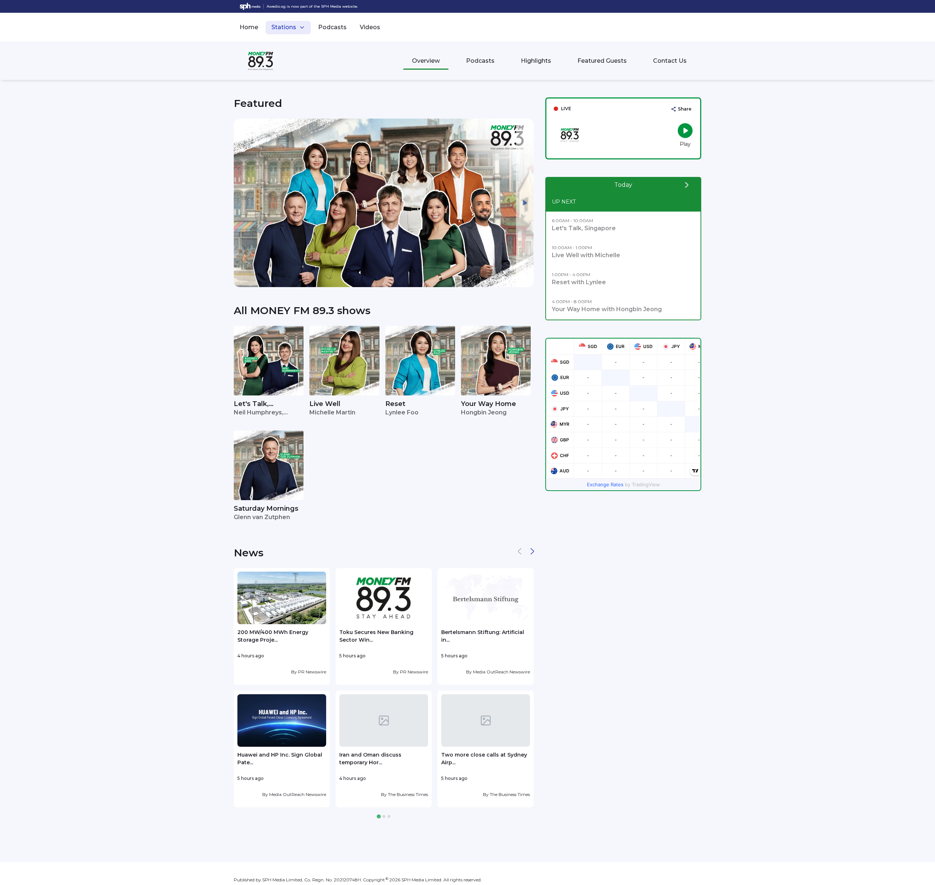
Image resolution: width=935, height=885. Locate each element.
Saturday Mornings (266, 509)
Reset (395, 404)
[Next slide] (525, 203)
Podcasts (332, 27)
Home (249, 27)
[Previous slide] (242, 203)
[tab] (379, 817)
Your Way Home (488, 404)
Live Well (324, 404)
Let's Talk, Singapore (251, 404)
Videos (370, 27)
